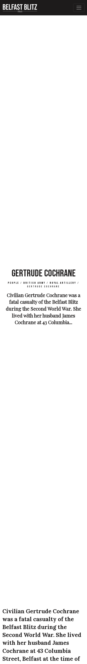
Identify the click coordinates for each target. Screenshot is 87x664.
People (13, 282)
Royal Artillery (63, 282)
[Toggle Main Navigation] (79, 8)
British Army (34, 282)
